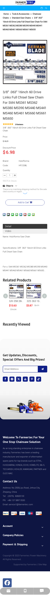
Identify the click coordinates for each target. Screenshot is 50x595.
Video (8, 231)
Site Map (42, 564)
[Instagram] (11, 379)
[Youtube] (25, 379)
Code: (5, 165)
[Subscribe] (42, 369)
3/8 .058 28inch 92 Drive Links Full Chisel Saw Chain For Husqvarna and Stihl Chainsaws (16, 301)
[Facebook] (5, 379)
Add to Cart (23, 202)
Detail (8, 226)
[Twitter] (18, 379)
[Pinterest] (31, 379)
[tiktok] (38, 379)
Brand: (6, 161)
